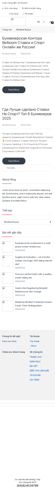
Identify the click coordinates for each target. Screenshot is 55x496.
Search (38, 21)
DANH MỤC (35, 361)
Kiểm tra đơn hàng (32, 8)
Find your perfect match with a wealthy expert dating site (33, 276)
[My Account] (45, 21)
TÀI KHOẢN (35, 375)
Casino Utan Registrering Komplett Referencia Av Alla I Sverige (31, 290)
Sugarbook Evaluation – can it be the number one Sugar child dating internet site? (33, 260)
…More (33, 346)
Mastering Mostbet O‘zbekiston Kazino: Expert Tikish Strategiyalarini (33, 304)
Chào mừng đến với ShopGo (15, 3)
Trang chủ (7, 29)
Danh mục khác (9, 341)
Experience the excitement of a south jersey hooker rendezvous (33, 245)
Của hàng (13, 13)
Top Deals (35, 341)
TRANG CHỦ (36, 357)
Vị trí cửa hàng (10, 8)
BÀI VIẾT (34, 366)
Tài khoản (28, 13)
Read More (14, 89)
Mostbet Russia (9, 53)
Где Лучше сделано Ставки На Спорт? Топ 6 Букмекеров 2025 (26, 113)
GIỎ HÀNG (34, 379)
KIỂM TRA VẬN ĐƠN (39, 370)
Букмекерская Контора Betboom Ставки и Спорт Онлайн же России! (23, 42)
